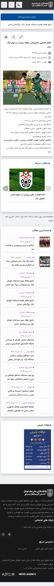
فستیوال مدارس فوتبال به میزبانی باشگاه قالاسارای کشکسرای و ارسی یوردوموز (20, 343)
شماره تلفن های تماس (44, 548)
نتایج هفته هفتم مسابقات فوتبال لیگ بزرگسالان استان (30, 24)
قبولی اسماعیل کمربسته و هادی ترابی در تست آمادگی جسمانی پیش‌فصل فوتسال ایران (21, 394)
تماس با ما (23, 548)
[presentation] (48, 188)
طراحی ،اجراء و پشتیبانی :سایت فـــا (38, 568)
